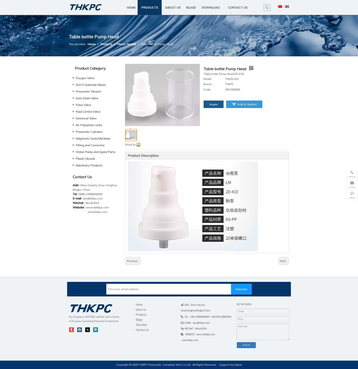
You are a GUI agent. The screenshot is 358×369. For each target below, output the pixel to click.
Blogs (139, 320)
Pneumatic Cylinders (89, 132)
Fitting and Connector (90, 145)
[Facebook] (79, 329)
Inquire (213, 104)
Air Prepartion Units (89, 125)
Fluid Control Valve (88, 111)
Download (141, 325)
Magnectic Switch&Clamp (93, 138)
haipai (238, 364)
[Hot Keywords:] (267, 7)
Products (141, 315)
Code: (207, 89)
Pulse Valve (83, 105)
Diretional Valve (86, 118)
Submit (246, 345)
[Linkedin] (95, 329)
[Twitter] (87, 329)
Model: (208, 79)
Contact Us (142, 330)
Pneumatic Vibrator (88, 91)
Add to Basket (247, 104)
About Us (141, 310)
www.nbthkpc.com (97, 207)
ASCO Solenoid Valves (91, 85)
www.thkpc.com (97, 212)
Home (139, 305)
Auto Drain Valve (87, 98)
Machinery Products (89, 165)
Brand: (208, 84)
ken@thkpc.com (93, 198)
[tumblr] (71, 329)
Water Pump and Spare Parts (95, 152)
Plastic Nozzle (85, 158)
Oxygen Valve (85, 78)
